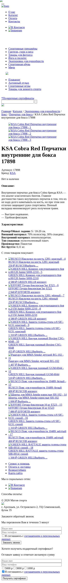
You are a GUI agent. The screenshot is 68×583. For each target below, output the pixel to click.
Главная (6, 111)
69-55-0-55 (11, 37)
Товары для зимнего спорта (24, 89)
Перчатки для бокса (21, 114)
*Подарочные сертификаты (17, 98)
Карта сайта (15, 473)
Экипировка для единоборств (26, 61)
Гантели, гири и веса (20, 51)
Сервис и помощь (18, 463)
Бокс (4, 114)
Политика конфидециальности (17, 513)
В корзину (40, 282)
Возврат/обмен (17, 469)
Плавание (14, 79)
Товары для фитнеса (20, 54)
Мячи (11, 67)
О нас (11, 11)
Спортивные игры (19, 85)
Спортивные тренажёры (22, 48)
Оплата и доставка (19, 466)
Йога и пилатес (17, 58)
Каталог (13, 15)
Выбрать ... (31, 265)
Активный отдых (18, 82)
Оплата (12, 18)
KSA (13, 173)
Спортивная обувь (19, 64)
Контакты (14, 21)
